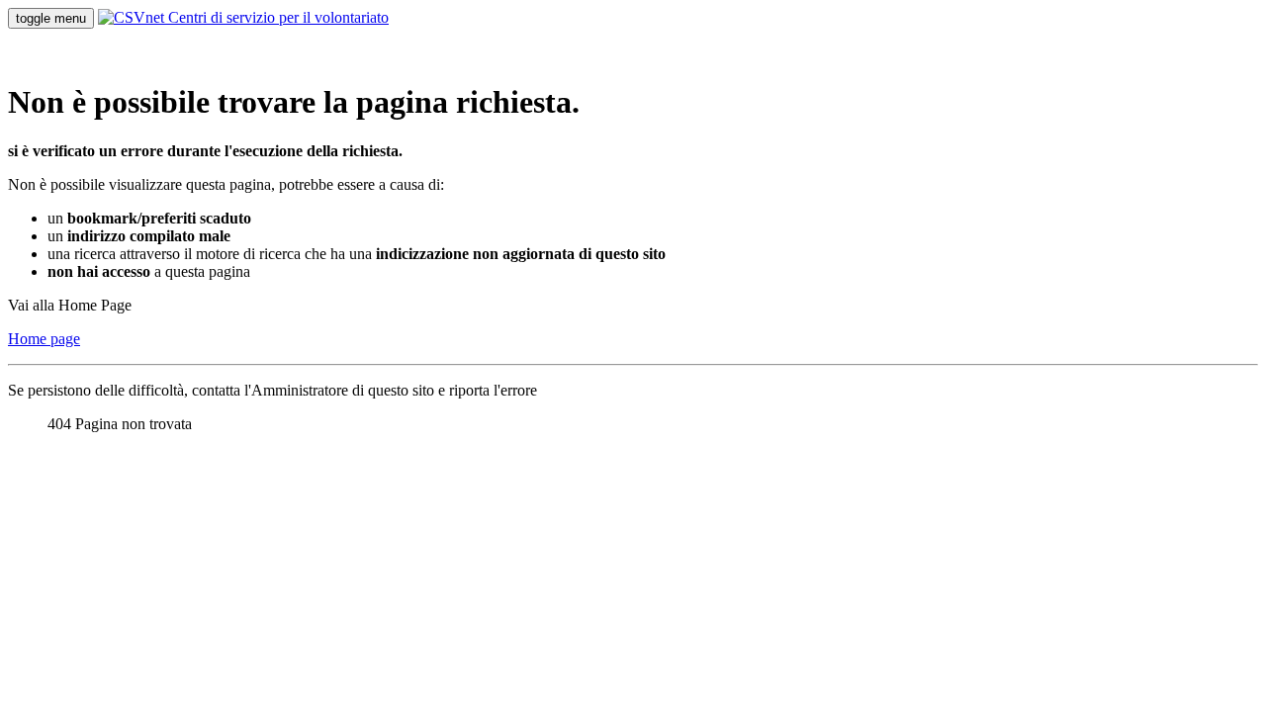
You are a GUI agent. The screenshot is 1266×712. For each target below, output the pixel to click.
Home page (44, 338)
